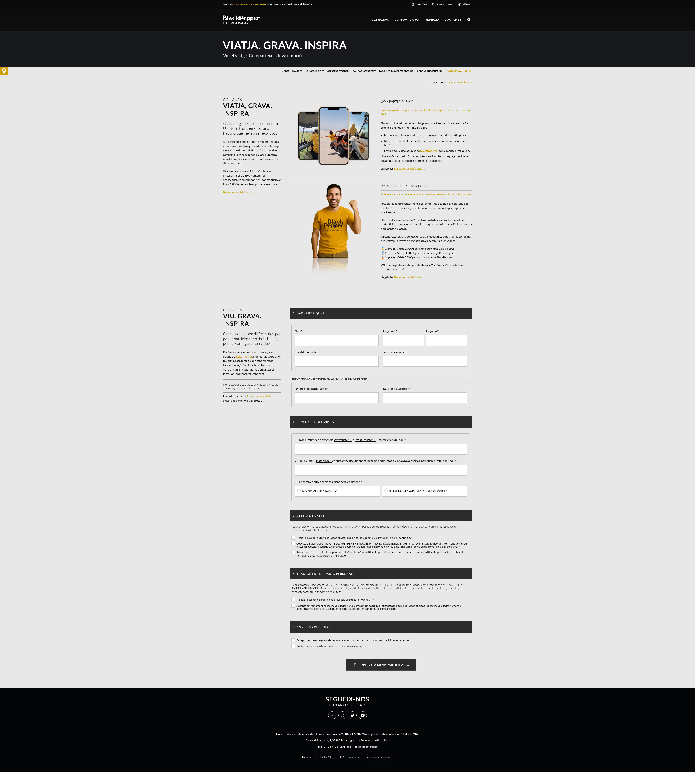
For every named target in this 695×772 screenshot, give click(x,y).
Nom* (298, 331)
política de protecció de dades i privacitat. (345, 599)
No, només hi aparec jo (320, 491)
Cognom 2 (432, 331)
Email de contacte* (306, 352)
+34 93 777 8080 (333, 746)
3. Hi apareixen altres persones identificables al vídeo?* (328, 481)
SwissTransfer (364, 439)
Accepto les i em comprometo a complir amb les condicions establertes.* (353, 640)
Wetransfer (341, 439)
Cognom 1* (390, 331)
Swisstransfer (428, 150)
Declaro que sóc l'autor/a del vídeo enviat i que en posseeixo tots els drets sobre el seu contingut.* (354, 537)
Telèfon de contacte (395, 352)
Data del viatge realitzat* (398, 388)
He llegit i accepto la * (335, 599)
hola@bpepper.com (366, 746)
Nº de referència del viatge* (311, 388)
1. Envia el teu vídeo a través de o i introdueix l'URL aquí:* (350, 439)
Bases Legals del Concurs (238, 192)
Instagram (322, 460)
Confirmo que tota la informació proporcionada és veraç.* (329, 646)
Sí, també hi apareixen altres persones (418, 491)
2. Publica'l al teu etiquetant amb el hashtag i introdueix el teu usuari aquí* (375, 460)
